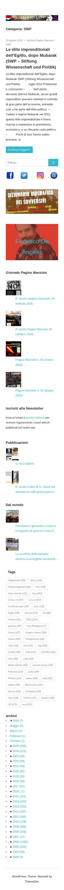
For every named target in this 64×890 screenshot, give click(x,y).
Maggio (16, 725)
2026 (18, 720)
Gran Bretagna (37, 626)
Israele (14, 652)
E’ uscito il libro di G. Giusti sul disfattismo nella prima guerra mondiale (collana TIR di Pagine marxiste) (36, 490)
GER (32, 619)
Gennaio (17, 741)
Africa (36, 580)
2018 (19, 781)
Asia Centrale (17, 593)
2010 (19, 821)
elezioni (31, 613)
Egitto (14, 613)
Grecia (14, 632)
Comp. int (15, 600)
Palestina (15, 671)
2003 (18, 857)
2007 (19, 836)
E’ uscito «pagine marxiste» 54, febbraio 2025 (35, 301)
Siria (13, 698)
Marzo (16, 731)
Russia (14, 691)
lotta (13, 658)
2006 (20, 841)
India (13, 645)
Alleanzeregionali (19, 587)
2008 (19, 831)
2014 (19, 801)
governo (15, 626)
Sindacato (33, 691)
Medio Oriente (18, 665)
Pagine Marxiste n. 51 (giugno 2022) (35, 393)
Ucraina (47, 698)
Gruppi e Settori (35, 632)
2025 (19, 746)
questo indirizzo (35, 417)
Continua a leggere (18, 149)
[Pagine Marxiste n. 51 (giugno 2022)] (13, 379)
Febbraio (17, 736)
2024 (19, 751)
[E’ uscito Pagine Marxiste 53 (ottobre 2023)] (13, 318)
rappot (14, 685)
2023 (19, 756)
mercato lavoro (43, 665)
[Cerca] (53, 162)
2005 (19, 846)
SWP (8, 44)
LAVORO (48, 652)
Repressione (34, 685)
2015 (19, 796)
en (47, 613)
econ (39, 606)
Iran (28, 645)
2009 (19, 826)
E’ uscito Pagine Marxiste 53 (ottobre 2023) (34, 332)
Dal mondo (14, 505)
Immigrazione (34, 639)
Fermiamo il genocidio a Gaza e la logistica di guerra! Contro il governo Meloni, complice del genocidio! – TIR (36, 529)
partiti (33, 671)
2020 (19, 771)
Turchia (29, 698)
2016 (19, 791)
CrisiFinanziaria (18, 606)
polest (32, 678)
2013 (19, 806)
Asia (40, 587)
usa (27, 704)
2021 (19, 766)
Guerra (14, 639)
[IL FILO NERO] (12, 454)
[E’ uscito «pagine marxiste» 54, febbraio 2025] (13, 287)
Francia (14, 619)
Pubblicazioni (17, 442)
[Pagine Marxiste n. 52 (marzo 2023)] (13, 349)
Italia (30, 652)
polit (47, 678)
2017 (19, 786)
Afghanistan (17, 580)
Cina (37, 593)
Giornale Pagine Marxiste (26, 272)
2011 (19, 816)
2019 (19, 776)
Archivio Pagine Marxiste (40, 40)
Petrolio (14, 678)
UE (12, 704)
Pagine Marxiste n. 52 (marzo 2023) (34, 362)
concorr (34, 600)
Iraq (42, 645)
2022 (19, 761)
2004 (19, 852)
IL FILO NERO (25, 463)
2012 (19, 811)
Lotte (28, 658)
